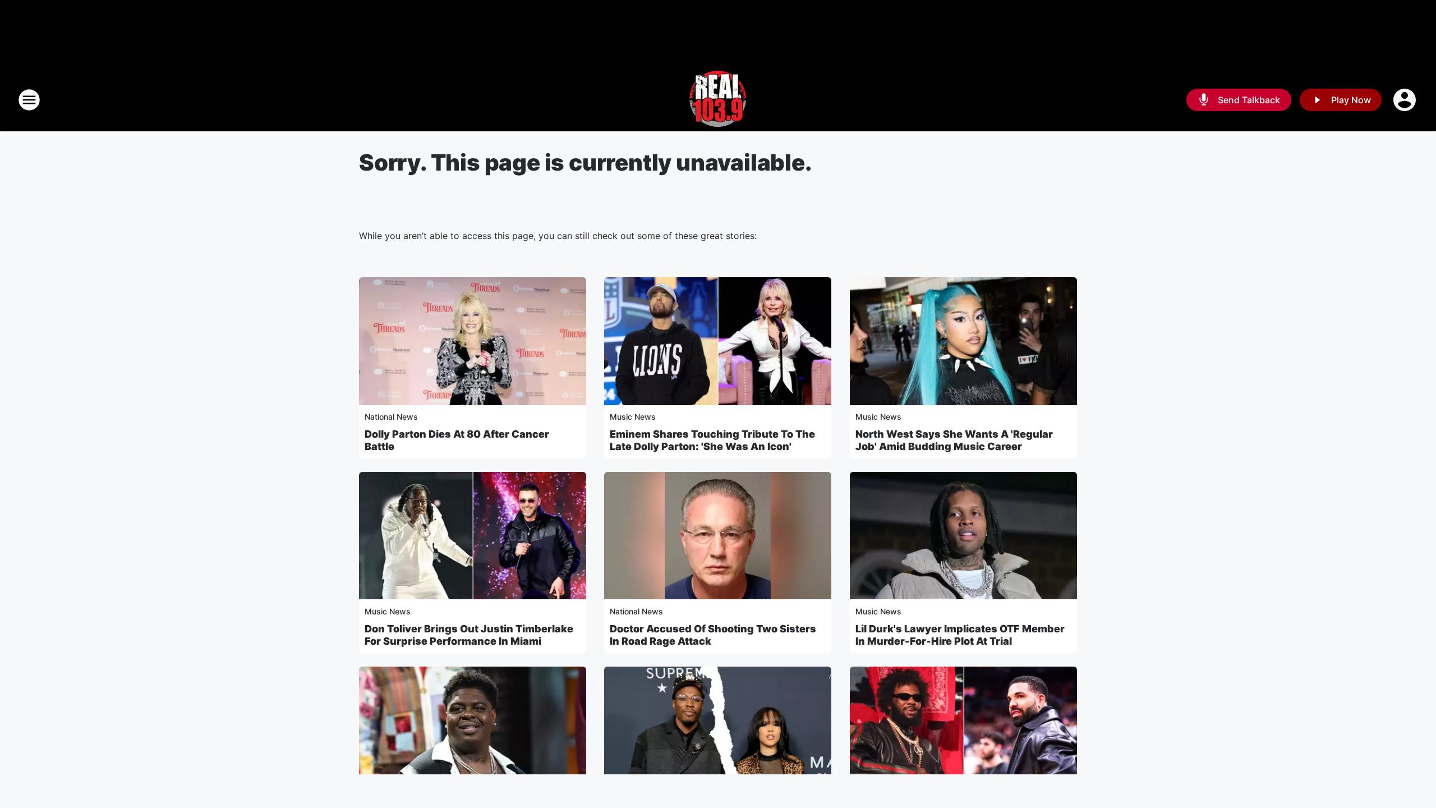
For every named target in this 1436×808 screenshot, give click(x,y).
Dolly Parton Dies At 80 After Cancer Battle (457, 440)
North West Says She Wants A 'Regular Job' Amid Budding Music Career (954, 440)
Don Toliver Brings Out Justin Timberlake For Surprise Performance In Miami (469, 635)
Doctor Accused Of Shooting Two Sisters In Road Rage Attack (713, 635)
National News (391, 416)
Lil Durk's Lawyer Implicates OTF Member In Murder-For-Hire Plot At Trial (960, 635)
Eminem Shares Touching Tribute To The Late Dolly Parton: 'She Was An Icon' (712, 440)
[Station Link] (718, 100)
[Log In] (1405, 100)
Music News (633, 416)
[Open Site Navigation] (29, 100)
